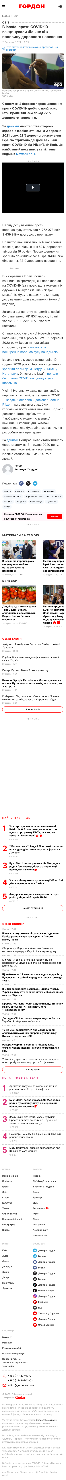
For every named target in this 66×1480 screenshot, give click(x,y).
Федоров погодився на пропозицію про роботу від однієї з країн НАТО (33, 896)
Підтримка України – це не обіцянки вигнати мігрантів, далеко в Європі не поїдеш (30, 698)
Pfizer (7, 506)
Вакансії (6, 1337)
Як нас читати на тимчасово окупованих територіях (15, 1362)
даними (13, 126)
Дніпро (6, 1277)
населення (49, 491)
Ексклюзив (39, 1208)
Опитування (39, 1224)
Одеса (5, 1261)
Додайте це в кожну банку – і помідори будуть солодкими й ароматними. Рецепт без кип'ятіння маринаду (19, 613)
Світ (16, 16)
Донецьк (7, 1266)
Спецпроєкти (40, 1235)
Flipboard (43, 1302)
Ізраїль (7, 491)
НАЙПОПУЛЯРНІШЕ (16, 817)
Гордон (6, 16)
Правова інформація (13, 1353)
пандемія (21, 501)
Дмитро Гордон (47, 1250)
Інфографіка (8, 1224)
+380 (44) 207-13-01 (20, 1375)
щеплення (52, 501)
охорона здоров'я (12, 496)
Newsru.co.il (25, 154)
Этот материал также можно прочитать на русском (32, 48)
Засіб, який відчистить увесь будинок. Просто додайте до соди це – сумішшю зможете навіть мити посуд (33, 1120)
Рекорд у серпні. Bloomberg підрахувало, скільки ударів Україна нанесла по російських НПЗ (30, 1047)
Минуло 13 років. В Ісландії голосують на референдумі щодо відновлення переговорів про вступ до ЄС (32, 962)
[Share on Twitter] (28, 483)
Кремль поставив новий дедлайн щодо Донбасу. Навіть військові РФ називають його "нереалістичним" (33, 1006)
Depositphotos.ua (45, 1420)
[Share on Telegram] (35, 483)
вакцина (8, 501)
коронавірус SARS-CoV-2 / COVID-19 (43, 496)
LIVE (35, 1203)
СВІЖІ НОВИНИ (13, 923)
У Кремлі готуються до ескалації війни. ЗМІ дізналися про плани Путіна (36, 882)
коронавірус (36, 501)
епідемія (19, 491)
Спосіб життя (9, 1213)
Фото (36, 1213)
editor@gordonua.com (21, 1385)
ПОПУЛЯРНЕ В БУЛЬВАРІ (20, 1077)
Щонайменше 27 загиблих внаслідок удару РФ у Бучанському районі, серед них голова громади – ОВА (32, 977)
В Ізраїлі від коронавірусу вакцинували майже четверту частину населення (18, 565)
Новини (6, 1169)
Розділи (37, 1169)
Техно (5, 1208)
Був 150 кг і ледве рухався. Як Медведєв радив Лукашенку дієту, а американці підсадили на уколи (34, 866)
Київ (4, 1250)
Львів (5, 1255)
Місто (5, 1244)
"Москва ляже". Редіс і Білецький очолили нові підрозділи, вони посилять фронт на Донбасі (36, 849)
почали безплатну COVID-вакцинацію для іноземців (30, 378)
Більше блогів (32, 709)
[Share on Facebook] (21, 483)
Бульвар (9, 580)
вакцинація (33, 491)
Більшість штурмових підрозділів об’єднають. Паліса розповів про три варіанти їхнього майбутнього (30, 936)
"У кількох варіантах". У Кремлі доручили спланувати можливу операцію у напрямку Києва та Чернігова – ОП (29, 1033)
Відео (36, 1219)
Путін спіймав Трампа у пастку (25, 670)
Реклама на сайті (11, 1348)
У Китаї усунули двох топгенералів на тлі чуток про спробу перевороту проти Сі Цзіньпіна (30, 1061)
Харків (5, 1272)
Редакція (7, 1342)
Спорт (5, 1197)
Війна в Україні (10, 1175)
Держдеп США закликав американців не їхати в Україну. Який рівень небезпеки (31, 1020)
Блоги (36, 1192)
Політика (7, 1181)
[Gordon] (32, 6)
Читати (54, 516)
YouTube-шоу (40, 1230)
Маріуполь (8, 1282)
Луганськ (7, 1288)
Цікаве (6, 1230)
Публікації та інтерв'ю (45, 1181)
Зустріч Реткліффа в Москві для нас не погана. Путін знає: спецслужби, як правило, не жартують (32, 683)
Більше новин (32, 1069)
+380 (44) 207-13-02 (20, 1380)
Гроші (5, 1186)
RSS (40, 1307)
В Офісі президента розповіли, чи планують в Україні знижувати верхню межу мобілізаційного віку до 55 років (33, 992)
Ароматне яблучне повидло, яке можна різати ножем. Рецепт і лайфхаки (33, 1087)
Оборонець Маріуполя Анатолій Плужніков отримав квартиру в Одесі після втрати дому (29, 950)
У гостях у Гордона (43, 1186)
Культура (7, 1203)
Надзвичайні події (12, 1219)
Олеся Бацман (46, 1290)
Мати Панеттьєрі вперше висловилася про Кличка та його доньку (34, 1149)
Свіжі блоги (12, 638)
